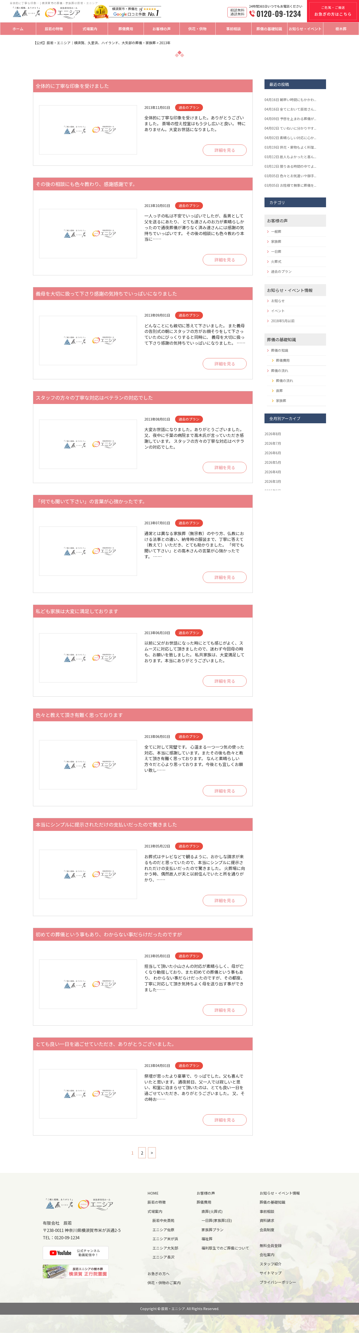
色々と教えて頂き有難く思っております (79, 714)
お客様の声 (161, 28)
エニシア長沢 (163, 1257)
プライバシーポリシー (278, 1282)
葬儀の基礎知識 (269, 28)
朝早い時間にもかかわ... (290, 99)
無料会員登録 (271, 1245)
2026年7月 (272, 443)
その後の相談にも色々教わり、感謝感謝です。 (86, 183)
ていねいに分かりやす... (290, 128)
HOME (153, 1193)
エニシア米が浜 (165, 1238)
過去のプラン (281, 271)
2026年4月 (272, 471)
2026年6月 (272, 452)
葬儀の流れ (279, 370)
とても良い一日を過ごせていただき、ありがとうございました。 (106, 1043)
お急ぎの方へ (158, 1273)
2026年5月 (272, 462)
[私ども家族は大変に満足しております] (88, 657)
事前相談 (233, 28)
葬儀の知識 (279, 350)
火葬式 (276, 261)
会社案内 (267, 1254)
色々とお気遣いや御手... (290, 175)
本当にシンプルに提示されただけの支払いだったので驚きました (106, 824)
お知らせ (278, 300)
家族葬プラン (212, 1229)
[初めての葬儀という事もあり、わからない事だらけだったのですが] (88, 984)
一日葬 (276, 251)
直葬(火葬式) (211, 1211)
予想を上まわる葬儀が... (290, 118)
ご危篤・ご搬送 (333, 11)
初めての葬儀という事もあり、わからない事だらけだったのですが (109, 934)
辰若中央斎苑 (163, 1220)
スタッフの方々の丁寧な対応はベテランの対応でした (94, 397)
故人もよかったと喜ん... (290, 156)
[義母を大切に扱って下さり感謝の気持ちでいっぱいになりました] (88, 340)
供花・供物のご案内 (164, 1282)
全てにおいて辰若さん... (290, 109)
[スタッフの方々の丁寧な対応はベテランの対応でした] (88, 444)
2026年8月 (272, 433)
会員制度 (267, 1229)
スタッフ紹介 (271, 1263)
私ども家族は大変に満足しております (77, 611)
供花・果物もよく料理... (290, 147)
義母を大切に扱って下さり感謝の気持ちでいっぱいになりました (106, 293)
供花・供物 (197, 28)
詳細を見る (224, 150)
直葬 (279, 390)
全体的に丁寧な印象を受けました (72, 85)
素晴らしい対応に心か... (290, 137)
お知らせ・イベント (305, 28)
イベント (278, 310)
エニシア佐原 (163, 1229)
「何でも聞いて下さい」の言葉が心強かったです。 (91, 501)
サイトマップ (271, 1272)
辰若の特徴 (54, 28)
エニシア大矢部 (165, 1247)
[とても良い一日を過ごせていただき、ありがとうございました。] (88, 1093)
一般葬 (276, 231)
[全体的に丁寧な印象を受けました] (88, 129)
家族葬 (276, 241)
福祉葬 (206, 1238)
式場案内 (90, 28)
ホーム (17, 28)
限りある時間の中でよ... (290, 166)
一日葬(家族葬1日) (216, 1220)
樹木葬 (341, 28)
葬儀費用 (125, 28)
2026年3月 (272, 481)
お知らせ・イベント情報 (290, 290)
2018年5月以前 (283, 320)
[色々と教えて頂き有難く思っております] (88, 764)
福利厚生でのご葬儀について (225, 1247)
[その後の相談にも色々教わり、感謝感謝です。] (88, 233)
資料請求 (267, 1220)
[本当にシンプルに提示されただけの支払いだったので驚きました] (88, 874)
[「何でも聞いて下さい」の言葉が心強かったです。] (88, 551)
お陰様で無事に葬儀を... (290, 185)
